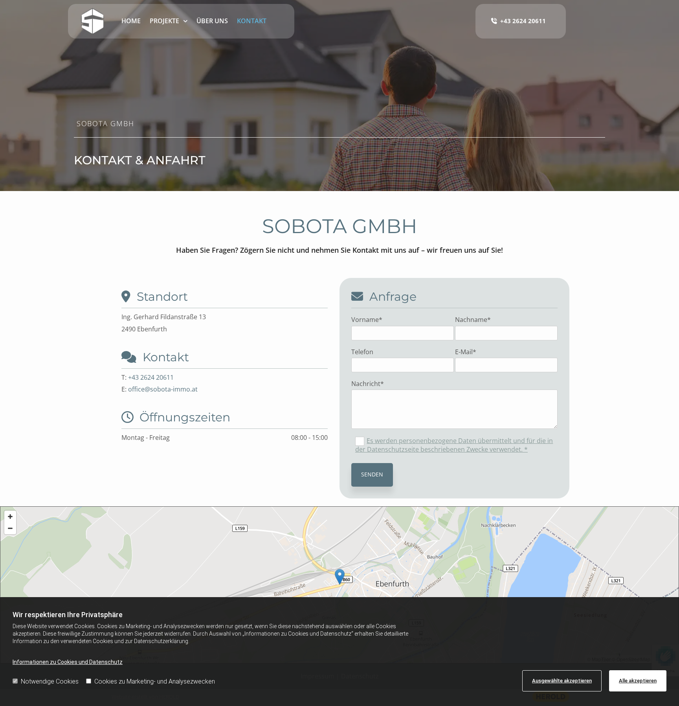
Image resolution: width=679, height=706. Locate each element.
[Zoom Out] (10, 528)
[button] (340, 577)
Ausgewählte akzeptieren (562, 681)
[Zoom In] (10, 516)
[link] (168, 21)
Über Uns (212, 21)
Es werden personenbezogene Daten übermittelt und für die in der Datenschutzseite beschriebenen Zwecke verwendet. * (454, 445)
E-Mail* (465, 352)
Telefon (362, 352)
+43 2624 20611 (151, 377)
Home (131, 21)
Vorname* (366, 320)
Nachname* (473, 320)
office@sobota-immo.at (163, 389)
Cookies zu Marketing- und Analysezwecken (154, 681)
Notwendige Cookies (50, 681)
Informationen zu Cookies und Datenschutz (68, 662)
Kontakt (251, 21)
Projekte (164, 21)
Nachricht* (367, 384)
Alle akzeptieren (638, 681)
